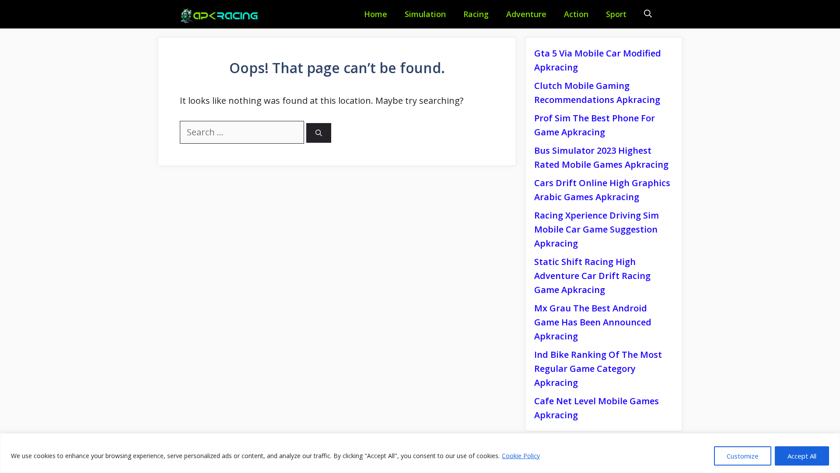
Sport (616, 14)
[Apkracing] (220, 15)
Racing (476, 14)
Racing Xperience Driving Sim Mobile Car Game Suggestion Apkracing (596, 229)
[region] (420, 453)
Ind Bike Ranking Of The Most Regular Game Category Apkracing (598, 368)
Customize (743, 456)
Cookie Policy (521, 456)
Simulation (425, 14)
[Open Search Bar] (648, 14)
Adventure (526, 14)
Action (576, 14)
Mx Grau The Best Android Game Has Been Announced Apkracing (592, 322)
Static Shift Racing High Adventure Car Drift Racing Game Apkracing (592, 276)
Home (375, 14)
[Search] (318, 133)
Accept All (802, 456)
